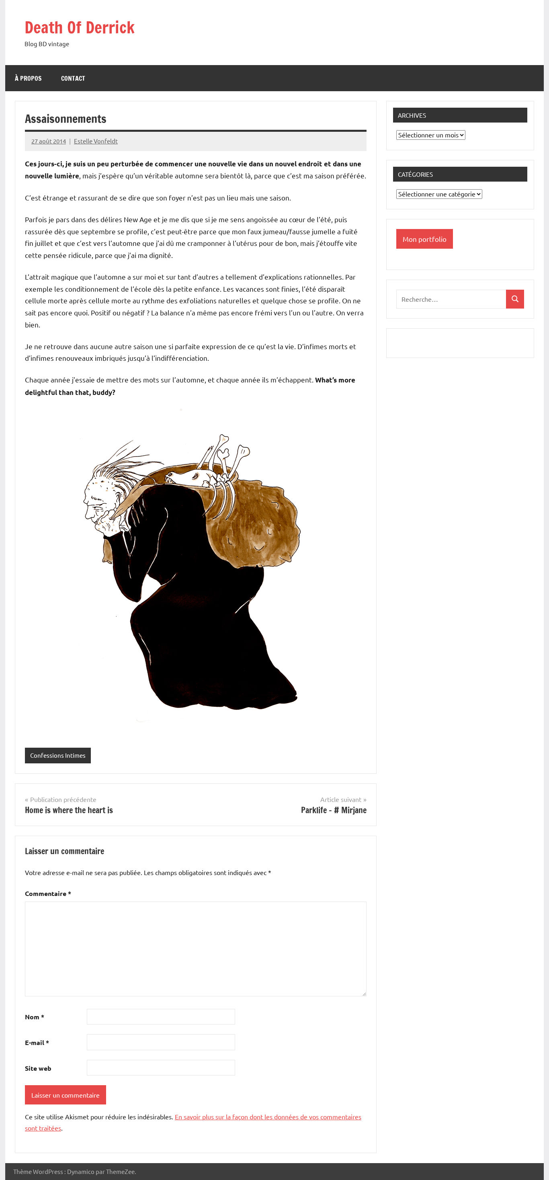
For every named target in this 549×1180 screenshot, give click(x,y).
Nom (34, 1016)
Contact (73, 78)
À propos (28, 78)
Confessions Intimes (58, 755)
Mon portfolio (425, 239)
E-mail (37, 1042)
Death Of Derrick (80, 27)
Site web (38, 1068)
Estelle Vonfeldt (96, 141)
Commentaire (48, 893)
